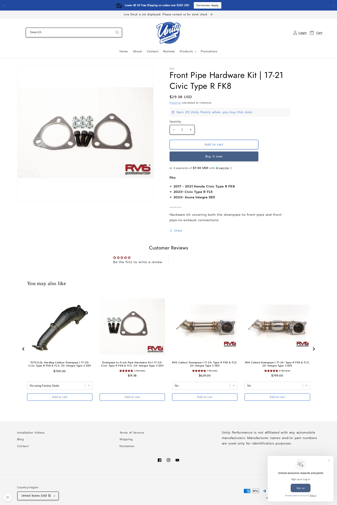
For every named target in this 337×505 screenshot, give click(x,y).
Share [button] (178, 230)
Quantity (175, 122)
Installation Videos (31, 432)
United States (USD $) (36, 496)
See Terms (189, 5)
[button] (187, 51)
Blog (20, 439)
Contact (23, 446)
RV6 (172, 68)
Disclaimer (127, 446)
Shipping (175, 103)
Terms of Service (132, 432)
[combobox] (74, 32)
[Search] (117, 32)
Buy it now (214, 156)
